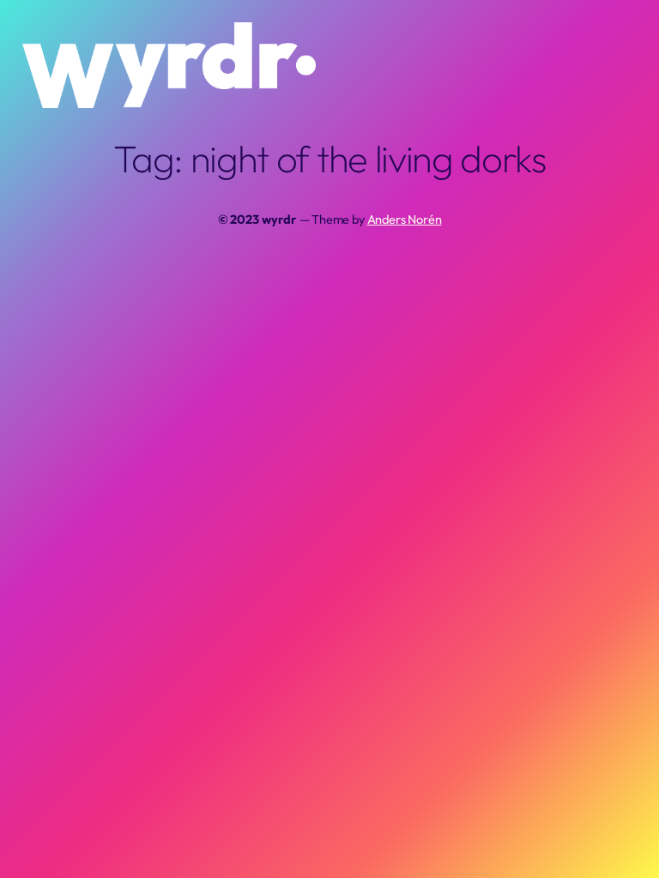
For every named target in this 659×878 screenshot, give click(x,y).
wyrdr (278, 219)
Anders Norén (404, 219)
